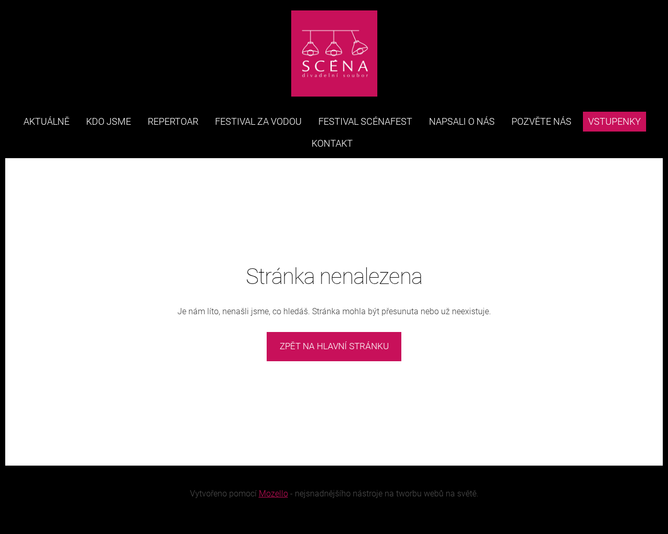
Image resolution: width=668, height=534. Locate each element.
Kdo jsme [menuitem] (108, 121)
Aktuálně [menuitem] (46, 121)
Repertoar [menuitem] (173, 121)
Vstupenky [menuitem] (614, 121)
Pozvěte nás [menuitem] (541, 121)
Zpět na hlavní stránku (334, 346)
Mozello (273, 494)
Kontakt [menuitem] (332, 143)
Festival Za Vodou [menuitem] (258, 121)
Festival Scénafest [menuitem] (365, 121)
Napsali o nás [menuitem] (462, 121)
